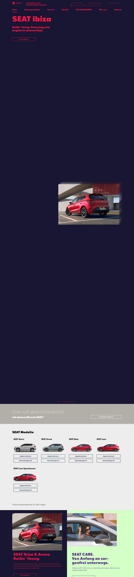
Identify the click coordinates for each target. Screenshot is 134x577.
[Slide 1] (63, 402)
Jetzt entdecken (24, 39)
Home (14, 10)
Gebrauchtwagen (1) (53, 460)
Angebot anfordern (25, 456)
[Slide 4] (68, 402)
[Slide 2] (65, 402)
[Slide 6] (72, 402)
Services (50, 10)
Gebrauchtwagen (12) (25, 460)
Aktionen (118, 10)
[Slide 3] (66, 402)
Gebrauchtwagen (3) (25, 490)
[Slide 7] (73, 402)
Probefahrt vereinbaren (106, 417)
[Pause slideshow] (59, 402)
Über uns (102, 10)
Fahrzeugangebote (32, 10)
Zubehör (65, 10)
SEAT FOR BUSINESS (84, 10)
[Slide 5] (70, 402)
